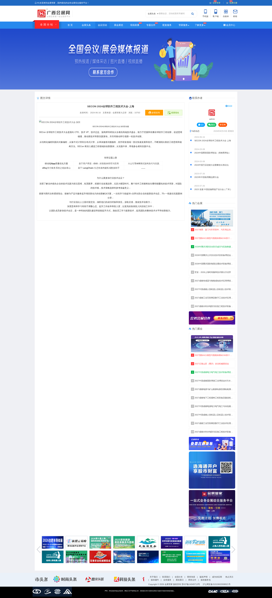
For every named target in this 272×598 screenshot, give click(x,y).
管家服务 (183, 25)
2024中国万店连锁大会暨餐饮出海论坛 (211, 165)
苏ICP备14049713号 (191, 584)
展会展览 (118, 25)
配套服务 (167, 25)
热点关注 (229, 577)
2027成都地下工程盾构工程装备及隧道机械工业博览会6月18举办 (212, 398)
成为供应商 (217, 577)
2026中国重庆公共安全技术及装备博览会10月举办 (212, 255)
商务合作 (192, 580)
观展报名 (175, 112)
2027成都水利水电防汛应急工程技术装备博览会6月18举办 (212, 306)
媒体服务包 (206, 580)
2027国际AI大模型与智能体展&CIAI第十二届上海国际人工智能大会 (212, 238)
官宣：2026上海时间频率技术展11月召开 (211, 272)
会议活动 (102, 25)
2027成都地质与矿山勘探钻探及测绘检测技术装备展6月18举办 (212, 389)
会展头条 (86, 25)
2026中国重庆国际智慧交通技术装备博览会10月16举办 (212, 264)
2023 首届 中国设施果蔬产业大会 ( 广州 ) (212, 189)
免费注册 (233, 3)
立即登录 (216, 3)
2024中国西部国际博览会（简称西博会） (212, 153)
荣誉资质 (191, 577)
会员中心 (230, 25)
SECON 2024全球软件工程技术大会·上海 (212, 140)
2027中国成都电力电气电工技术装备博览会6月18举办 (212, 372)
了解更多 (199, 25)
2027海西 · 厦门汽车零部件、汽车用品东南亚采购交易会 (212, 230)
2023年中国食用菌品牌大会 (206, 177)
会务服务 (167, 580)
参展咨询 (155, 112)
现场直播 (134, 25)
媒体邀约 (155, 580)
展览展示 (180, 580)
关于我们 (154, 577)
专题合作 (150, 25)
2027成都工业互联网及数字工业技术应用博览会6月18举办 (212, 298)
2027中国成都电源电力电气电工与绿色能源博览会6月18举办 (212, 406)
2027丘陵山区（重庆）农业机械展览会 (210, 364)
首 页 (70, 25)
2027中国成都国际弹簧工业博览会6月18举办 (212, 381)
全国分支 (179, 577)
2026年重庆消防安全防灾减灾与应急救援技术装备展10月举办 (212, 247)
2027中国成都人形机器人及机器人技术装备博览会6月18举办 (212, 289)
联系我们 (166, 577)
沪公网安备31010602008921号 (216, 584)
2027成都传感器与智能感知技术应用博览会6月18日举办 (212, 281)
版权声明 (204, 577)
